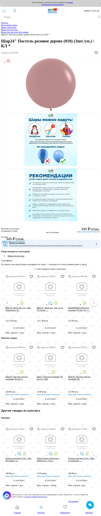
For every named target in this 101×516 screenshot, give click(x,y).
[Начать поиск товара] (99, 17)
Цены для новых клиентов (13, 242)
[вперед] (94, 303)
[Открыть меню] (4, 11)
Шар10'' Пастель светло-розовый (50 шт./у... (17, 378)
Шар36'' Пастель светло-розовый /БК (79, 378)
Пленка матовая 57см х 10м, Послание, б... (19, 459)
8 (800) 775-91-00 (91, 11)
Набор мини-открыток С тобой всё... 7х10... (48, 459)
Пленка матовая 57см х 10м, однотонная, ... (81, 459)
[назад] (7, 303)
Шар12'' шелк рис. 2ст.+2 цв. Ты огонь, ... (50, 309)
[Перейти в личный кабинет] (16, 10)
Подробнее (73, 501)
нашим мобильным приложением (57, 3)
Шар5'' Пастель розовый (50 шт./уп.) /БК (50, 378)
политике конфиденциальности (35, 497)
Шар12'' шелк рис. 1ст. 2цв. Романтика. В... (18, 309)
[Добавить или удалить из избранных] (96, 52)
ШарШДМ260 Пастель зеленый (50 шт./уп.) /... (79, 309)
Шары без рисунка (16, 256)
